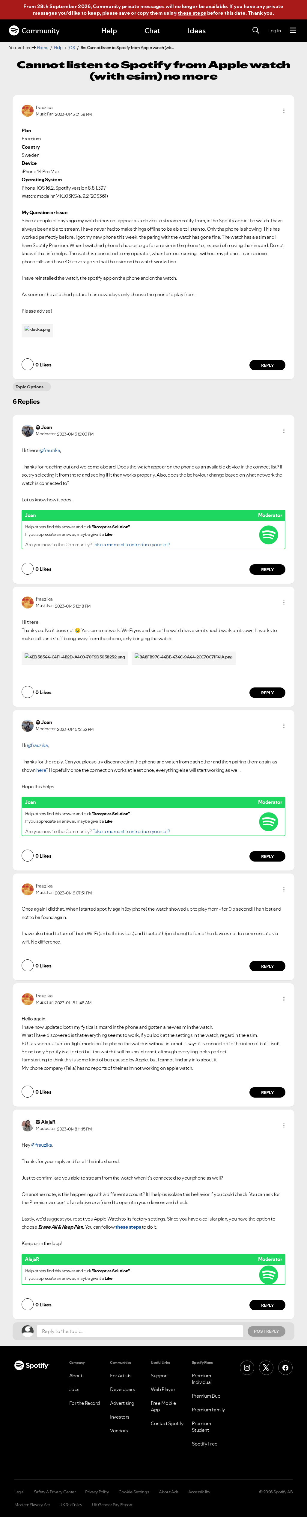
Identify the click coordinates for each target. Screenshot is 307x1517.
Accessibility (199, 1492)
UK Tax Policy (70, 1504)
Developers (122, 1389)
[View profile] (28, 110)
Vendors (119, 1430)
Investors (120, 1416)
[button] (283, 110)
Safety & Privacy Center (55, 1492)
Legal (19, 1492)
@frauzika (49, 450)
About (75, 1375)
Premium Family (208, 1409)
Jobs (74, 1389)
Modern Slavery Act (32, 1504)
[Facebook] (285, 1368)
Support (159, 1375)
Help (109, 31)
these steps (192, 13)
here (41, 770)
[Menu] (293, 30)
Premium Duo (206, 1396)
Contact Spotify (167, 1423)
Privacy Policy (97, 1492)
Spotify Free (205, 1443)
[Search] (256, 30)
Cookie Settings (133, 1492)
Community (41, 31)
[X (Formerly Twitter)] (266, 1368)
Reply (267, 365)
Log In (274, 30)
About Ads (169, 1492)
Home (42, 48)
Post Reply (266, 1331)
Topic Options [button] (29, 387)
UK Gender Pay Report (112, 1504)
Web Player (163, 1389)
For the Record (84, 1403)
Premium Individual (202, 1378)
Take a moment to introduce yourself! (131, 544)
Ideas (197, 31)
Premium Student (201, 1426)
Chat (152, 31)
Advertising (122, 1403)
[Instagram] (247, 1368)
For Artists (121, 1375)
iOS (71, 48)
